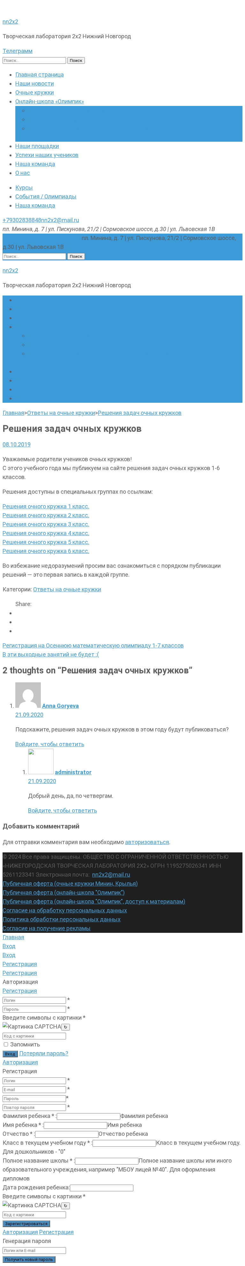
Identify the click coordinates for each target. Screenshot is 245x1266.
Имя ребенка (23, 1124)
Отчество (19, 1133)
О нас (22, 172)
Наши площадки (37, 146)
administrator (73, 772)
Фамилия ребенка (30, 1115)
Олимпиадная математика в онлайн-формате (89, 110)
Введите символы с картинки (44, 1017)
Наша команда (35, 164)
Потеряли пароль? (43, 1053)
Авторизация (20, 1062)
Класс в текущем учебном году (48, 1142)
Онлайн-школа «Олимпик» (49, 101)
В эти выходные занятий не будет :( (51, 654)
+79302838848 (22, 220)
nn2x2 (10, 21)
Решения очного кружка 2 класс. (46, 515)
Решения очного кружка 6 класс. (46, 551)
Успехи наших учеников (46, 155)
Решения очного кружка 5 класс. (46, 542)
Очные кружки (34, 92)
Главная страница (39, 74)
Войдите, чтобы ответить (49, 744)
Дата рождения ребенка (36, 1187)
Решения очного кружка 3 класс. (46, 524)
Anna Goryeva (60, 705)
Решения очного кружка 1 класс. (46, 506)
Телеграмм (18, 51)
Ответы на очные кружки (67, 589)
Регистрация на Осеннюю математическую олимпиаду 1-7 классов (93, 645)
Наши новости (34, 83)
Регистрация (20, 990)
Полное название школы (39, 1160)
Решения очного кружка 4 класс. (46, 533)
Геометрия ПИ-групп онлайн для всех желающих (94, 119)
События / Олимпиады (46, 196)
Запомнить (25, 1044)
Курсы (24, 187)
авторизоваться (147, 842)
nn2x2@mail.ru (60, 220)
